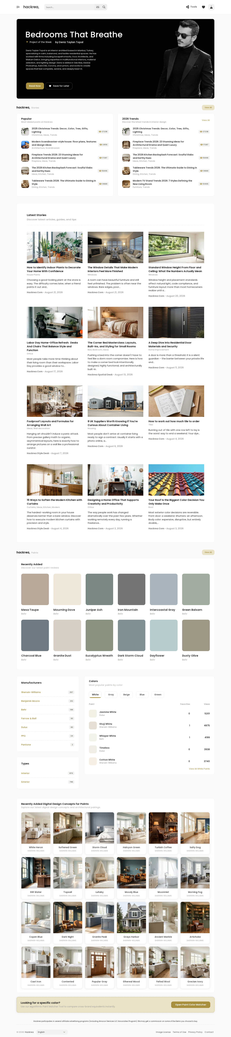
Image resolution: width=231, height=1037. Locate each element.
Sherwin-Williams (31, 692)
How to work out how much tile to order (174, 421)
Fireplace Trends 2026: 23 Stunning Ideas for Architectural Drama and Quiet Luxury (57, 156)
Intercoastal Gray (162, 610)
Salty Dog (195, 847)
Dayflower (157, 656)
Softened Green (68, 847)
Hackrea (29, 1032)
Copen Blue (35, 936)
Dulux (24, 727)
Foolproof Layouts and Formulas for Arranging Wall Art (50, 423)
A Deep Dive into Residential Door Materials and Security (170, 344)
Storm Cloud (99, 847)
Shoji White (105, 724)
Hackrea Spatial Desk (100, 374)
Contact (209, 1032)
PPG (23, 735)
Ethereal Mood (131, 981)
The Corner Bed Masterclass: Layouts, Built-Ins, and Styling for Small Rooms (112, 344)
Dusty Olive (190, 656)
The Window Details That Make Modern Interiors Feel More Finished (113, 269)
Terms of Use (179, 1032)
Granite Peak (99, 936)
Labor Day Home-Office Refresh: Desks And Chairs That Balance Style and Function (52, 346)
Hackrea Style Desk (38, 453)
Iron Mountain (128, 610)
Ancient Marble (163, 936)
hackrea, (31, 6)
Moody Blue (131, 892)
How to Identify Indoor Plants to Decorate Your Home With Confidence (54, 269)
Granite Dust (62, 656)
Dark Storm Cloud (130, 656)
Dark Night (68, 936)
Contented (68, 981)
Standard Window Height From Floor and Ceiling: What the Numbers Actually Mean (175, 269)
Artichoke (195, 936)
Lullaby (100, 892)
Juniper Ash (94, 610)
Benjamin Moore (30, 701)
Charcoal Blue (31, 656)
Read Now (35, 85)
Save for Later (61, 85)
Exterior (25, 781)
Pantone (26, 744)
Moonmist (163, 892)
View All (208, 107)
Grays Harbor (131, 936)
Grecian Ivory (195, 981)
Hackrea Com (35, 292)
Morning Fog (195, 892)
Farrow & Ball (28, 718)
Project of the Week (41, 42)
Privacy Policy (195, 1032)
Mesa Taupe (30, 610)
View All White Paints (199, 768)
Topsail (67, 892)
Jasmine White (107, 712)
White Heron (36, 847)
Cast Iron (35, 981)
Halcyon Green (131, 847)
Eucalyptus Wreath (99, 656)
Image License (163, 1032)
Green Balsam (192, 610)
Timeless (104, 747)
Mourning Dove (64, 610)
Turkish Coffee (163, 847)
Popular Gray (99, 981)
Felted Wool (163, 981)
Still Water (36, 892)
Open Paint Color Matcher (190, 1004)
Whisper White (107, 735)
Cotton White (107, 759)
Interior (25, 773)
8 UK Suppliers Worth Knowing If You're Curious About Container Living (113, 423)
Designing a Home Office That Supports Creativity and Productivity (113, 502)
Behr (23, 614)
